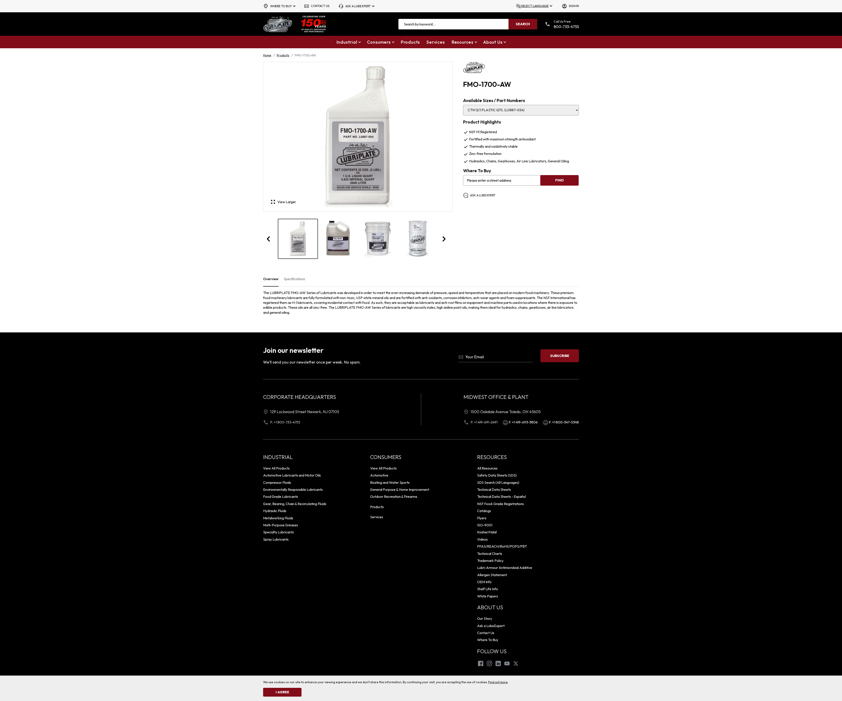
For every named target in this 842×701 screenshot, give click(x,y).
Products (283, 55)
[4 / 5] (418, 239)
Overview (270, 279)
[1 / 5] (298, 239)
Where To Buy (477, 171)
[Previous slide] (268, 238)
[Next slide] (443, 238)
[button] (348, 42)
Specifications (294, 279)
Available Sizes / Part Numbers (494, 100)
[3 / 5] (378, 239)
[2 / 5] (338, 239)
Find (559, 180)
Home (267, 55)
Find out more (498, 682)
